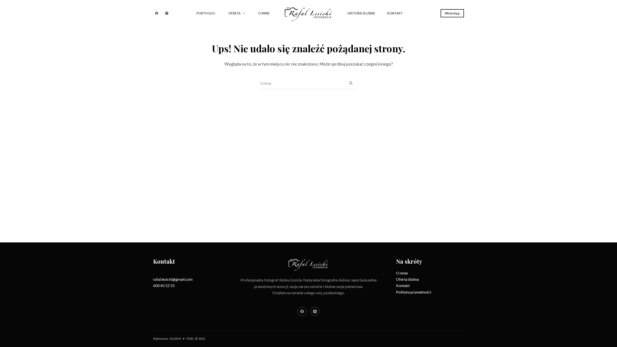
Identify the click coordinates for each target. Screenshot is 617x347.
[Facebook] (156, 13)
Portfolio (205, 13)
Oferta (234, 13)
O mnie (263, 13)
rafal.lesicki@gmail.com (173, 279)
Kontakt (395, 13)
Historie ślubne (361, 13)
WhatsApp (452, 13)
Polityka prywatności (413, 292)
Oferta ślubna (407, 279)
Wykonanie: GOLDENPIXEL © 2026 (179, 338)
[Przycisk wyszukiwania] (351, 83)
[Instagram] (166, 13)
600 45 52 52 (164, 285)
